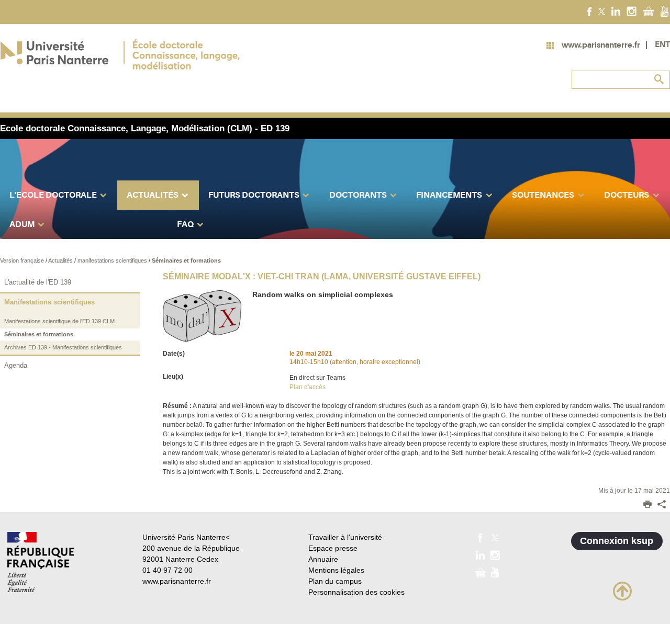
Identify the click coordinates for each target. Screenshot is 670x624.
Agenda (15, 365)
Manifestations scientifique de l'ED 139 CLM (59, 321)
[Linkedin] (615, 11)
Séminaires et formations (186, 260)
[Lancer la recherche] (659, 79)
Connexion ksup (616, 541)
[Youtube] (664, 11)
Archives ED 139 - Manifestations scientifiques (63, 347)
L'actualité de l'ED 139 (37, 282)
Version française (23, 260)
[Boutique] (648, 11)
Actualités (61, 260)
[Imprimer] (647, 505)
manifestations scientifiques (113, 260)
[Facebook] (589, 11)
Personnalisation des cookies (356, 592)
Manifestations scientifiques (49, 302)
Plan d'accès (307, 387)
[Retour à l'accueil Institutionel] (40, 562)
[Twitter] (601, 11)
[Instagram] (631, 11)
